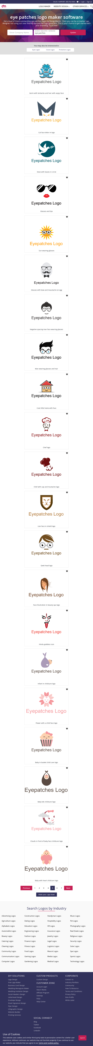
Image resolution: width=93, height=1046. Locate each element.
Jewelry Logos (52, 936)
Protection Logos (65, 50)
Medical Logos (53, 961)
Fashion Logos (30, 936)
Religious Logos (76, 936)
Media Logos (52, 956)
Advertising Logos (9, 916)
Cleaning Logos (7, 946)
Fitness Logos (29, 946)
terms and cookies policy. (49, 1043)
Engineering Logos (31, 931)
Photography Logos (77, 926)
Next (68, 888)
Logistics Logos (53, 946)
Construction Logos (32, 916)
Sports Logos (75, 956)
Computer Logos (8, 961)
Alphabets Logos (8, 926)
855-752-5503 (70, 2)
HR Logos (51, 926)
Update (73, 32)
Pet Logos (74, 921)
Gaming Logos (30, 956)
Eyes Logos (36, 50)
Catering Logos (7, 941)
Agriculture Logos (8, 921)
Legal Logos (52, 941)
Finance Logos (30, 941)
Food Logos (29, 951)
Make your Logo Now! (46, 894)
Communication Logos (10, 956)
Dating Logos (29, 921)
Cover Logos (50, 50)
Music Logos (75, 916)
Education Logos (30, 926)
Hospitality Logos (54, 921)
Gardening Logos (31, 961)
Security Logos (76, 941)
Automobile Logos (9, 931)
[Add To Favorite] (67, 59)
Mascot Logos (52, 951)
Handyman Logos (54, 916)
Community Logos (9, 951)
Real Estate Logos (77, 931)
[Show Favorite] (78, 2)
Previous (26, 888)
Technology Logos (77, 961)
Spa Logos (74, 951)
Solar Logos (74, 946)
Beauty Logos (7, 936)
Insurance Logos (53, 931)
